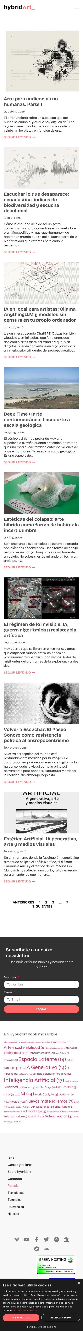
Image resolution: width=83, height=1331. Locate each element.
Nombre (10, 977)
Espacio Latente (42, 1059)
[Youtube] (26, 1239)
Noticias (13, 1214)
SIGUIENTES (42, 906)
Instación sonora (27, 1074)
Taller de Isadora (15, 1116)
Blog (11, 1158)
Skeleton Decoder (13, 1111)
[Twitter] (46, 1239)
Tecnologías (16, 1193)
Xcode (16, 1121)
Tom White (36, 1116)
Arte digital (48, 1042)
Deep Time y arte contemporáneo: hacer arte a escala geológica (37, 419)
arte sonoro (62, 1042)
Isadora (14, 1087)
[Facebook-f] (36, 1239)
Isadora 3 (30, 1087)
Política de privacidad (26, 1310)
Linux (9, 1094)
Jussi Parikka (66, 1087)
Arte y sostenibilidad (25, 1047)
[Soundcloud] (46, 1249)
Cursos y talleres (20, 1165)
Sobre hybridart (19, 1172)
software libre (34, 1111)
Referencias (16, 1207)
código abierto (16, 1053)
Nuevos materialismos (49, 1101)
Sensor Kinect (63, 1106)
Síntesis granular (70, 1111)
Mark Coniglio (46, 1094)
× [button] (78, 1283)
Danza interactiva (41, 1053)
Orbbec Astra (23, 1107)
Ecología (11, 1060)
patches (46, 1106)
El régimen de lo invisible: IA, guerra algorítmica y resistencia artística (40, 630)
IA (22, 1068)
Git (69, 1060)
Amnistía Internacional (30, 1042)
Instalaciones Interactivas (53, 1073)
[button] (77, 7)
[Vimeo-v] (16, 1239)
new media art (14, 1101)
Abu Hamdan (11, 1042)
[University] (66, 1239)
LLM (24, 1093)
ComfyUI (71, 1048)
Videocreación (58, 1116)
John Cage (46, 1087)
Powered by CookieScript (41, 1326)
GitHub (11, 1068)
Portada (13, 1185)
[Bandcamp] (36, 1249)
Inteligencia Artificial (34, 1080)
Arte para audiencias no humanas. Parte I (31, 101)
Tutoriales (14, 1200)
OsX (35, 1106)
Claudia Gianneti (54, 1048)
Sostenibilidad (54, 1111)
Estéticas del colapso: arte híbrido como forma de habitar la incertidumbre (41, 524)
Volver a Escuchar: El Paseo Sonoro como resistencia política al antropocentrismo (36, 735)
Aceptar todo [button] (21, 1317)
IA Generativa (45, 1067)
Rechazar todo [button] (60, 1317)
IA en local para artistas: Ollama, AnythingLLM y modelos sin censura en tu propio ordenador (40, 314)
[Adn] (56, 1239)
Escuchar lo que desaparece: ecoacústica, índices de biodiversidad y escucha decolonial (36, 202)
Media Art (66, 1094)
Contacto (15, 1179)
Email (8, 992)
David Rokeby (61, 1053)
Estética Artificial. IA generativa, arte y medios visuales (40, 841)
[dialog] (41, 1305)
